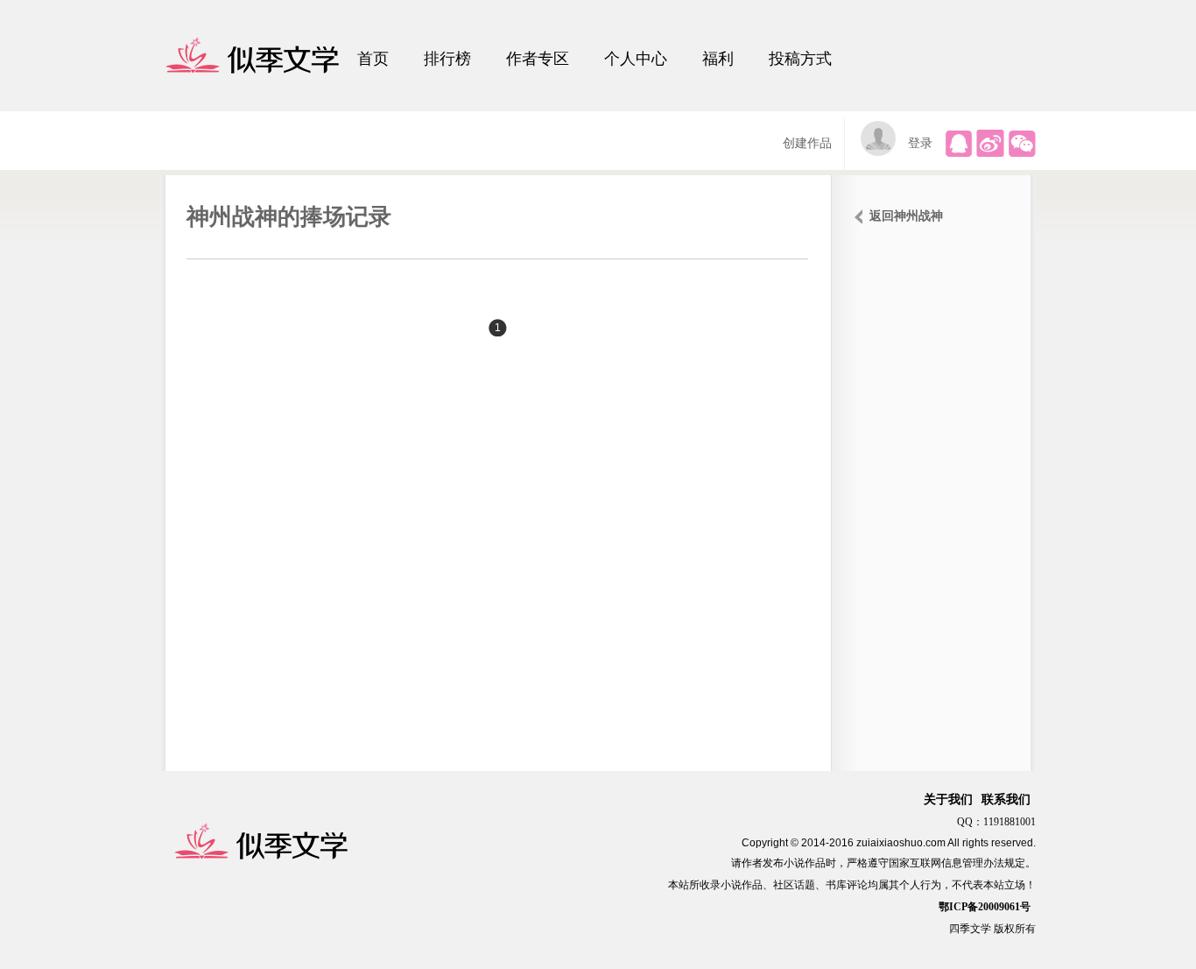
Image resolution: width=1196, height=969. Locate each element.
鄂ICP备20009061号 (985, 907)
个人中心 (635, 58)
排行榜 (447, 58)
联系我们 (1006, 799)
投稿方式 (800, 58)
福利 (718, 58)
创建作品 (807, 143)
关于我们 (948, 799)
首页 (373, 58)
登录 (920, 143)
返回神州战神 (906, 216)
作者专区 (537, 58)
